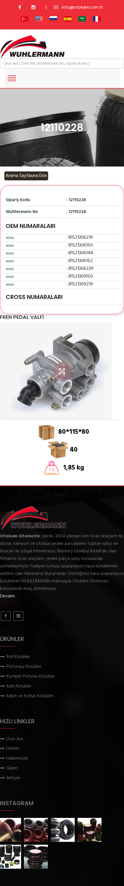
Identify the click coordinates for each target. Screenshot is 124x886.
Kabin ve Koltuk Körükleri (30, 696)
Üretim (13, 748)
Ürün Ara (14, 739)
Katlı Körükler (18, 686)
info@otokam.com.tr (82, 7)
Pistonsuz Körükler (24, 666)
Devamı (7, 596)
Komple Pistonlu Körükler (30, 676)
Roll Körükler (18, 657)
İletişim (13, 778)
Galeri (12, 768)
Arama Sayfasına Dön (26, 176)
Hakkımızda (17, 758)
